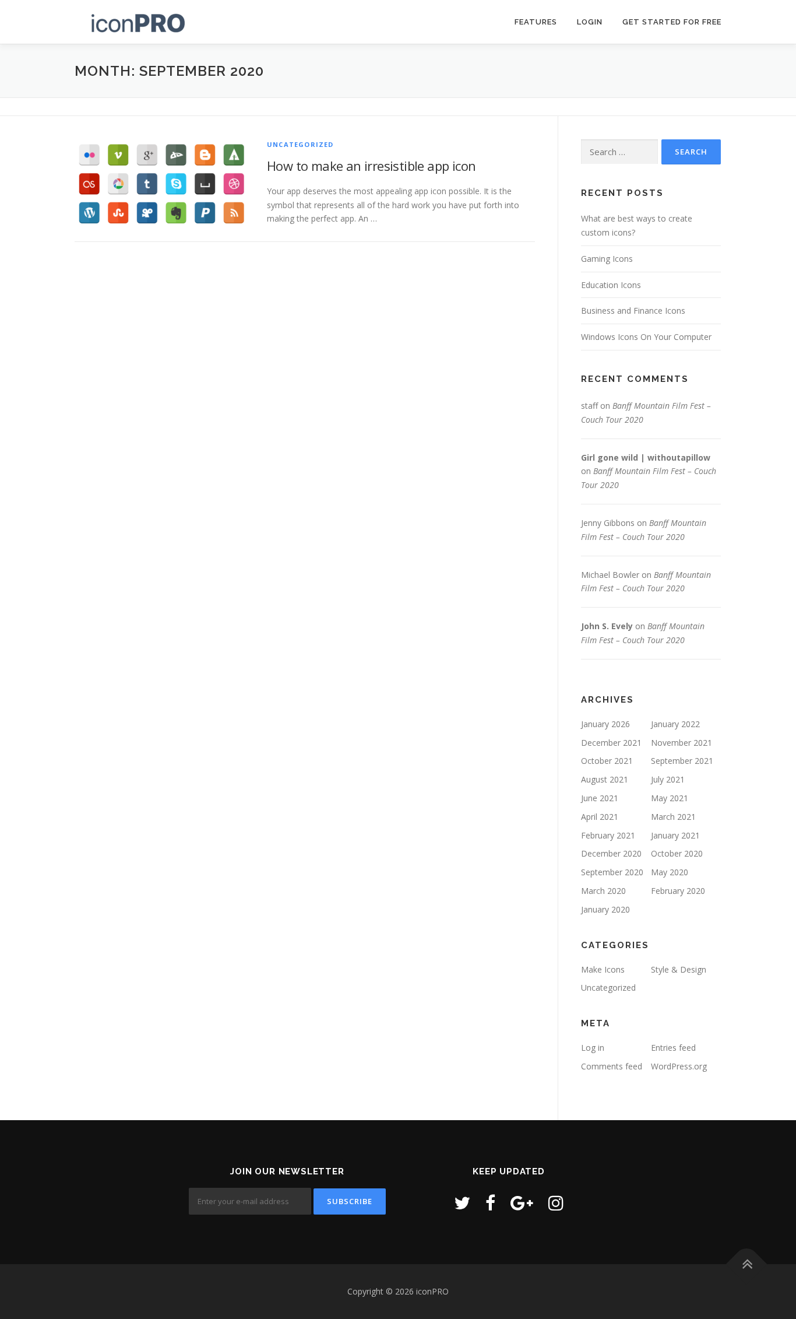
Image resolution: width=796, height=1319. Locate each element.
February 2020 (678, 890)
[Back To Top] (746, 1264)
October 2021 (607, 760)
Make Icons (603, 969)
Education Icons (611, 284)
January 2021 (675, 835)
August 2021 (604, 779)
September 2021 (682, 760)
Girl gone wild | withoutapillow (645, 457)
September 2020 (612, 872)
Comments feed (611, 1066)
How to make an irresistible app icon (371, 165)
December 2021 (611, 742)
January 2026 (605, 723)
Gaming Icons (607, 258)
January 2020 (605, 909)
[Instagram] (555, 1203)
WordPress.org (679, 1066)
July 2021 (668, 779)
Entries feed (673, 1047)
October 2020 (677, 853)
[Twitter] (462, 1203)
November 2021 (681, 742)
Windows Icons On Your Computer (646, 336)
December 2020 (611, 853)
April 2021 (599, 816)
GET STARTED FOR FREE (671, 21)
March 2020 (603, 890)
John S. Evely (607, 626)
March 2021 (673, 816)
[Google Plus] (521, 1203)
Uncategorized (300, 144)
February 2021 (608, 835)
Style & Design (678, 969)
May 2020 (669, 872)
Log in (592, 1047)
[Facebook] (490, 1203)
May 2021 (669, 798)
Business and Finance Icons (633, 310)
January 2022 (675, 723)
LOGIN (590, 21)
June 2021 (599, 798)
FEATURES (536, 21)
